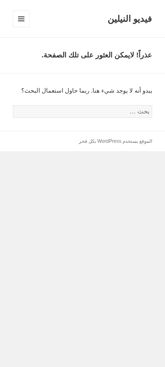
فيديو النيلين (130, 19)
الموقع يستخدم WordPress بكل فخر (115, 141)
